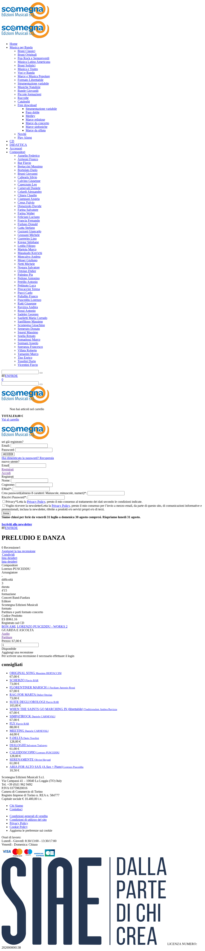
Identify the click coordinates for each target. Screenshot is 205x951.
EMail (7, 489)
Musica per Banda (21, 47)
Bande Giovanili (28, 90)
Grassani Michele (29, 235)
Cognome (9, 484)
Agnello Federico (29, 155)
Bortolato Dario (27, 170)
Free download (27, 105)
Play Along (25, 137)
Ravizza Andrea (28, 307)
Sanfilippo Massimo (30, 321)
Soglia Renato (26, 336)
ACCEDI (8, 454)
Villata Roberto (27, 350)
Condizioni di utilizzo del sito (28, 819)
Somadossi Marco (29, 339)
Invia (6, 513)
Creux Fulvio (26, 202)
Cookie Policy (19, 827)
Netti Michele (26, 264)
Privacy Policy (36, 501)
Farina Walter (26, 213)
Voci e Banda (26, 72)
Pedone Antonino (29, 278)
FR (11, 376)
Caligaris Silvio (27, 177)
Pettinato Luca (27, 285)
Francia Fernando (29, 220)
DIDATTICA (18, 144)
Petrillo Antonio (28, 282)
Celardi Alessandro (30, 191)
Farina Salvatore (28, 209)
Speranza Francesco (30, 346)
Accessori (16, 148)
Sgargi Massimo (28, 332)
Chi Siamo (16, 805)
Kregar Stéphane (28, 242)
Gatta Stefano (26, 227)
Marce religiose (35, 119)
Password (8, 449)
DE (15, 376)
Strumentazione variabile (33, 83)
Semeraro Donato (29, 328)
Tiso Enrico (25, 357)
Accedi (6, 473)
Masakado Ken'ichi (30, 253)
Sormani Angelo (28, 343)
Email (6, 445)
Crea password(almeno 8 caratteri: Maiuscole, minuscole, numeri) (44, 493)
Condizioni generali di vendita (29, 816)
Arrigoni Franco (28, 159)
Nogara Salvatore (29, 267)
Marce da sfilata (36, 130)
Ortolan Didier (27, 271)
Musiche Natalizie (29, 87)
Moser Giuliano (27, 260)
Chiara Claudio (27, 195)
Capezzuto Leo (27, 184)
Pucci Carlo (25, 292)
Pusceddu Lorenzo (29, 300)
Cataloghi (24, 101)
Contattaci (16, 809)
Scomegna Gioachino (31, 325)
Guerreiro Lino (27, 238)
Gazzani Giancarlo (29, 231)
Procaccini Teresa (29, 289)
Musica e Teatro (28, 69)
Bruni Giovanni (27, 173)
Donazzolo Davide (29, 206)
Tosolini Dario (27, 361)
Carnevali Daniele (29, 188)
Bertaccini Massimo (30, 166)
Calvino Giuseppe (29, 181)
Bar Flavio (24, 163)
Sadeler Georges (28, 314)
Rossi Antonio (27, 310)
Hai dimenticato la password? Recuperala (28, 458)
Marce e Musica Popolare (34, 76)
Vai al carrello (10, 419)
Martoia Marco (27, 249)
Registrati (8, 469)
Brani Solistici (26, 65)
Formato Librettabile (30, 80)
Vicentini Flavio (28, 364)
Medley (30, 116)
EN (7, 376)
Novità (22, 134)
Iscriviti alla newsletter (17, 524)
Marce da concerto (37, 123)
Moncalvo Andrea (29, 256)
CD (12, 141)
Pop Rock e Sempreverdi (33, 58)
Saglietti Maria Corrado (32, 318)
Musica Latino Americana (34, 62)
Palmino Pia (25, 274)
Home (13, 43)
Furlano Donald (28, 224)
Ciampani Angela (29, 199)
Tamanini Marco (28, 354)
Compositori (17, 152)
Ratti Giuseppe (27, 303)
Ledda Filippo (26, 245)
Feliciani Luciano (29, 217)
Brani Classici (26, 51)
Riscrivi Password (15, 497)
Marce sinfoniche (36, 126)
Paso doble (32, 112)
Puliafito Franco (28, 296)
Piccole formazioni (29, 94)
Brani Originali (27, 54)
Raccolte (23, 98)
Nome (6, 480)
